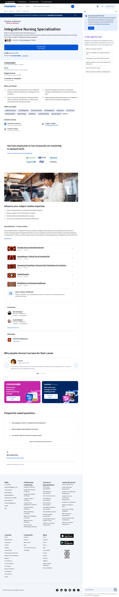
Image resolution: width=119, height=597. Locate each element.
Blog (25, 545)
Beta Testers (27, 542)
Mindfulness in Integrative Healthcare (31, 283)
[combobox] (50, 6)
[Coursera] (9, 6)
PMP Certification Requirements (66, 514)
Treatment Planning (43, 114)
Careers (7, 545)
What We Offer (8, 540)
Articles (45, 556)
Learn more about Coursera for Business (19, 153)
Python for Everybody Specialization (49, 524)
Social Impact (8, 571)
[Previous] (6, 365)
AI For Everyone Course (49, 496)
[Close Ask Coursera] (97, 6)
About (6, 537)
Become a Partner (9, 569)
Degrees (7, 558)
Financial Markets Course (49, 512)
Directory (45, 558)
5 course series (9, 62)
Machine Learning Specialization (47, 515)
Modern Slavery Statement (47, 564)
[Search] (72, 6)
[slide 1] (37, 373)
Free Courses (8, 574)
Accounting (7, 485)
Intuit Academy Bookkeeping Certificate (30, 526)
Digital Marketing (9, 495)
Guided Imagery (23, 274)
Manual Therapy (22, 114)
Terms (44, 542)
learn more (21, 464)
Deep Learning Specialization (47, 504)
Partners (26, 540)
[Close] (75, 15)
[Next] (76, 365)
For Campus (8, 566)
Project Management (10, 503)
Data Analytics (8, 492)
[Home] (5, 11)
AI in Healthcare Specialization (47, 499)
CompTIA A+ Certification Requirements (68, 492)
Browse (11, 11)
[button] (28, 6)
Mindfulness (32, 114)
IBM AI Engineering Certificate (28, 512)
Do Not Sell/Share (47, 568)
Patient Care (26, 11)
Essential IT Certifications (69, 502)
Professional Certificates (11, 553)
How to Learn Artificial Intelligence (68, 510)
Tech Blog (26, 550)
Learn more (25, 56)
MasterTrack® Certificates (11, 556)
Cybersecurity (8, 490)
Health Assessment (10, 110)
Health (18, 11)
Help (44, 548)
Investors (45, 540)
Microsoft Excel (9, 500)
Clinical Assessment (36, 110)
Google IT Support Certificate (29, 499)
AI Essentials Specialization (46, 488)
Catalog (7, 548)
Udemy (6, 577)
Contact (45, 553)
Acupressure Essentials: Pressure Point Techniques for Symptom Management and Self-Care (52, 265)
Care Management (23, 110)
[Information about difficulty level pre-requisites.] (20, 75)
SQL (6, 508)
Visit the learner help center (15, 458)
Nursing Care (60, 110)
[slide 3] (42, 373)
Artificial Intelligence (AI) (11, 487)
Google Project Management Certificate (30, 504)
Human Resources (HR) (10, 498)
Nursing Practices (56, 114)
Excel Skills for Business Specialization (49, 508)
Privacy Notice (105, 24)
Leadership (7, 542)
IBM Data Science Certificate (28, 521)
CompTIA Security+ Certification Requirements (67, 497)
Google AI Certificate (29, 487)
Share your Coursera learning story (67, 523)
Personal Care (70, 110)
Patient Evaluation (10, 114)
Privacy (45, 545)
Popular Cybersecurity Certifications (68, 519)
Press (44, 537)
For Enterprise (8, 561)
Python (6, 506)
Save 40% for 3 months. (55, 15)
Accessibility (46, 550)
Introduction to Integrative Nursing (30, 247)
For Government (9, 563)
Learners (26, 537)
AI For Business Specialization (47, 492)
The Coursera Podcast (30, 548)
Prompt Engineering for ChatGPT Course (49, 519)
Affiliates (45, 561)
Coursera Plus (8, 550)
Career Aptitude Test (67, 485)
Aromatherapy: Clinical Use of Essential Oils (33, 256)
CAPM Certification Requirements (67, 488)
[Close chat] (116, 11)
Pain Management (49, 110)
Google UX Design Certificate (28, 508)
